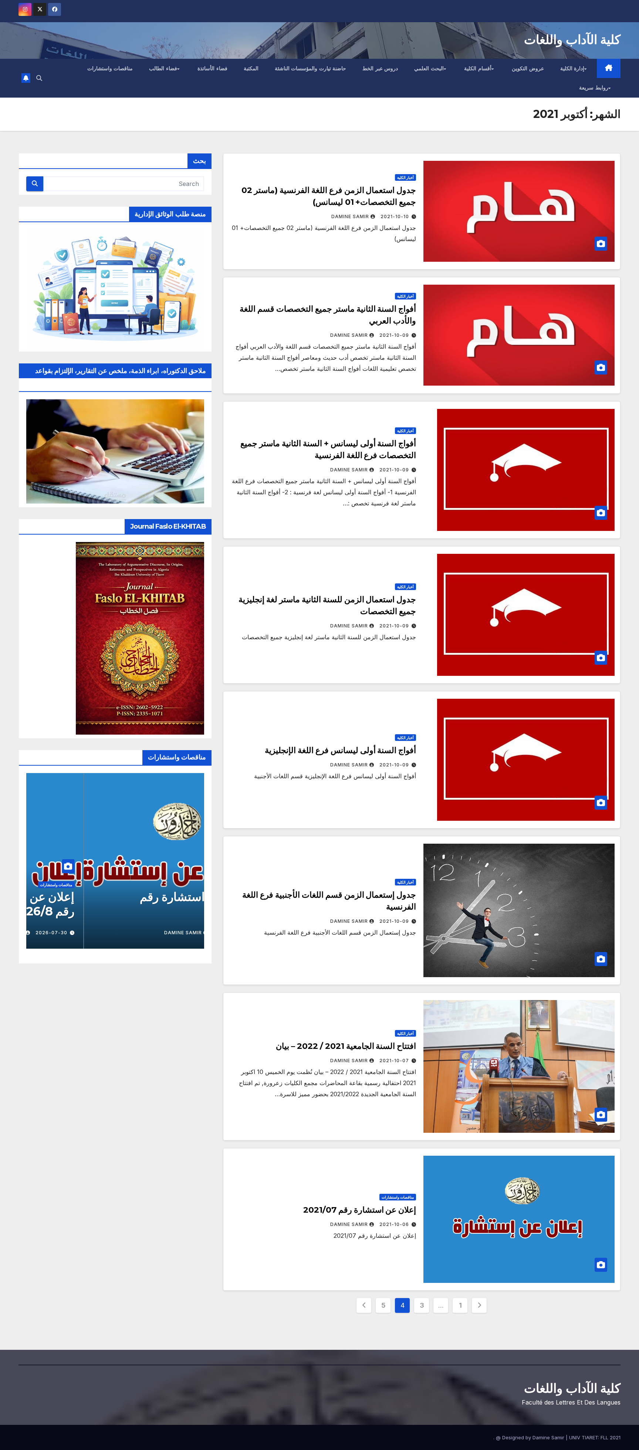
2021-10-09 (394, 335)
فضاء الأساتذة (212, 68)
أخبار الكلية (405, 177)
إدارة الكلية (572, 68)
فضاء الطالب (163, 68)
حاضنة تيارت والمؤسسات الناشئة (310, 68)
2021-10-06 (394, 1224)
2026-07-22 (172, 932)
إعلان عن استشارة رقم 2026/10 (138, 904)
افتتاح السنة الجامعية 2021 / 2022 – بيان (346, 1046)
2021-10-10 (395, 216)
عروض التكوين (528, 68)
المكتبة (251, 68)
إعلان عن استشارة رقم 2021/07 (359, 1210)
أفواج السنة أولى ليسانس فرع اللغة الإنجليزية (340, 750)
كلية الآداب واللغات (572, 39)
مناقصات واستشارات (110, 68)
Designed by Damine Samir (534, 1437)
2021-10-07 (394, 1060)
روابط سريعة (593, 87)
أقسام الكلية (477, 68)
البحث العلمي (429, 68)
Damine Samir (350, 216)
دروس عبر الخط (380, 68)
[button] (39, 78)
